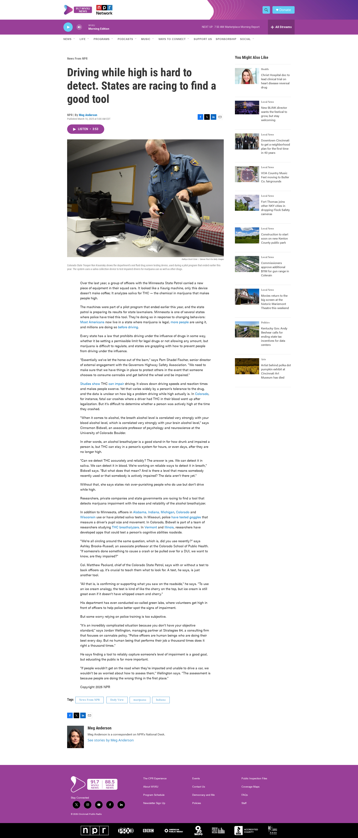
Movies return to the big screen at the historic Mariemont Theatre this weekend (275, 301)
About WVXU (150, 786)
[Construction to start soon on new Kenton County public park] (247, 235)
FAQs (244, 794)
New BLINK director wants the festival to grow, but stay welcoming (274, 113)
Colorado (201, 393)
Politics (265, 322)
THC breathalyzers (125, 527)
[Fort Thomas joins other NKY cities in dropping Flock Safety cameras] (247, 203)
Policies (196, 803)
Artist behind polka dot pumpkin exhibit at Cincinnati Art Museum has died (276, 371)
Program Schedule (153, 794)
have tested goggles (186, 517)
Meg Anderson (88, 115)
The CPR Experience (155, 778)
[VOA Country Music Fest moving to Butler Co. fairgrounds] (247, 174)
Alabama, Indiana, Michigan (153, 512)
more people (180, 322)
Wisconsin (87, 517)
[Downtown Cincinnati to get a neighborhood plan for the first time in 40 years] (247, 141)
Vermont (151, 527)
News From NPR (77, 58)
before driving (128, 327)
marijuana (140, 699)
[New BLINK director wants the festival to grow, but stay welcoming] (247, 107)
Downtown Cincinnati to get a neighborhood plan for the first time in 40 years (275, 146)
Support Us (203, 39)
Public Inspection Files (254, 778)
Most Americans (92, 322)
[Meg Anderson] (75, 737)
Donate (285, 10)
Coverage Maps (250, 786)
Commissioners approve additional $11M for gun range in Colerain (275, 269)
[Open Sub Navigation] (74, 38)
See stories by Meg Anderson (111, 740)
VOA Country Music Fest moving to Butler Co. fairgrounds (275, 177)
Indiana (161, 699)
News (67, 39)
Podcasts (125, 39)
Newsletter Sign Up (154, 803)
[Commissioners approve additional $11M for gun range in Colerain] (247, 264)
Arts (263, 359)
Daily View (117, 699)
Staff (243, 803)
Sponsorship (226, 39)
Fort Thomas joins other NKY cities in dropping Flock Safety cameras (275, 207)
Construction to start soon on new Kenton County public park (274, 238)
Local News (267, 102)
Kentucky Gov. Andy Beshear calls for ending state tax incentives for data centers (274, 336)
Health (265, 69)
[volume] (79, 27)
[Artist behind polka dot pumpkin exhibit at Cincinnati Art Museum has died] (247, 366)
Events (196, 778)
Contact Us (198, 786)
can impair (116, 383)
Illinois (169, 527)
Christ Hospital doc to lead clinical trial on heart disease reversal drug (275, 81)
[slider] (85, 27)
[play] (68, 27)
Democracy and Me (203, 794)
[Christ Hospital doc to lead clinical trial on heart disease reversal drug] (247, 76)
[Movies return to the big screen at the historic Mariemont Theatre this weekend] (247, 297)
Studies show (90, 383)
